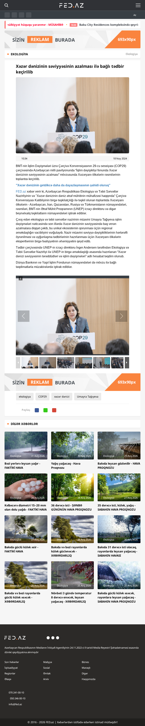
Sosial (46, 667)
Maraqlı (86, 667)
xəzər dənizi (61, 396)
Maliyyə (47, 662)
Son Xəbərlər (12, 662)
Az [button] (135, 15)
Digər (85, 673)
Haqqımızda (88, 679)
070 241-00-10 (16, 692)
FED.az (21, 191)
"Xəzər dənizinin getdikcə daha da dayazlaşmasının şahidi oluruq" (63, 185)
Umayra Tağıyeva (87, 396)
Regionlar (10, 673)
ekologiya (25, 396)
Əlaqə (8, 679)
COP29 (42, 396)
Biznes (85, 662)
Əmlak (47, 673)
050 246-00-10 (17, 698)
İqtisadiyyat (11, 667)
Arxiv (46, 679)
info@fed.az (15, 704)
